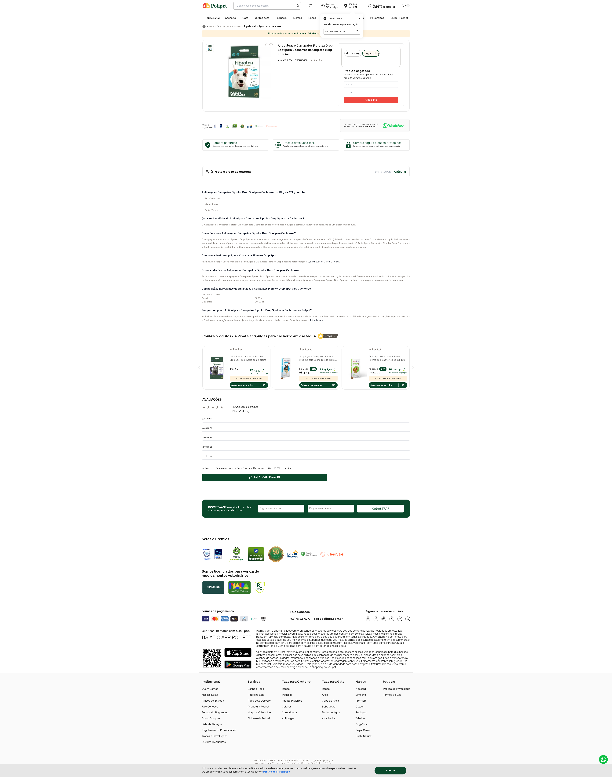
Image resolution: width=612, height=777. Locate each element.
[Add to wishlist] (271, 45)
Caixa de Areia (330, 700)
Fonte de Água (331, 712)
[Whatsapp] (392, 618)
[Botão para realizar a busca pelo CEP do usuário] (357, 31)
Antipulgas (288, 718)
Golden (360, 706)
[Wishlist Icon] (310, 6)
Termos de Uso (392, 694)
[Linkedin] (407, 618)
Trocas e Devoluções (214, 736)
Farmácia (281, 17)
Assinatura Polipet (258, 706)
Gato (245, 17)
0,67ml (311, 261)
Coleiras (286, 706)
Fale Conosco (210, 706)
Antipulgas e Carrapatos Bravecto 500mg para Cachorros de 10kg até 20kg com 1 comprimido (387, 358)
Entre (376, 7)
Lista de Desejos (212, 724)
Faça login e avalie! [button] (267, 477)
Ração (286, 688)
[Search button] (298, 6)
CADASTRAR (380, 508)
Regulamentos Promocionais (219, 730)
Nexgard (361, 688)
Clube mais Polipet (259, 718)
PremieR (361, 700)
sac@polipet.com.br (328, 618)
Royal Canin (363, 730)
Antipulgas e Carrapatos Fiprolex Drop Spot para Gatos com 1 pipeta (248, 358)
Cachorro (230, 17)
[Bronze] (221, 126)
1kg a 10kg (353, 53)
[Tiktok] (399, 618)
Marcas (297, 17)
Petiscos (287, 694)
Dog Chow (362, 724)
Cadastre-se (388, 7)
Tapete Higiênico (292, 700)
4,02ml (335, 261)
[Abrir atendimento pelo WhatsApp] (603, 759)
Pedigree (361, 712)
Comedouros (290, 712)
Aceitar (390, 770)
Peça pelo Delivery (259, 700)
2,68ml (327, 261)
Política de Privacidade (396, 688)
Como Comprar (211, 718)
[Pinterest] (384, 618)
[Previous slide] (199, 367)
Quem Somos (210, 688)
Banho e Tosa (256, 688)
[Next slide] (412, 367)
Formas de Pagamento (215, 712)
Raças (312, 17)
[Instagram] (368, 618)
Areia (325, 694)
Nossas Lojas (210, 694)
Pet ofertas (377, 17)
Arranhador (328, 718)
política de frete (315, 320)
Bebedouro (328, 706)
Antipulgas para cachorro (230, 26)
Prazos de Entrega (213, 700)
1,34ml (319, 261)
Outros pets (262, 17)
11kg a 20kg (371, 53)
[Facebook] (376, 618)
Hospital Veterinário (259, 712)
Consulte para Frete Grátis (250, 378)
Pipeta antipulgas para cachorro (262, 26)
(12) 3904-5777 (300, 618)
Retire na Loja (256, 694)
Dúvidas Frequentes (214, 742)
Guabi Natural (364, 736)
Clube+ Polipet (399, 17)
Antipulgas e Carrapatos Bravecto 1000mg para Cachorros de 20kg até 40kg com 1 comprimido (318, 358)
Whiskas (360, 718)
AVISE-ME (371, 99)
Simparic (361, 694)
